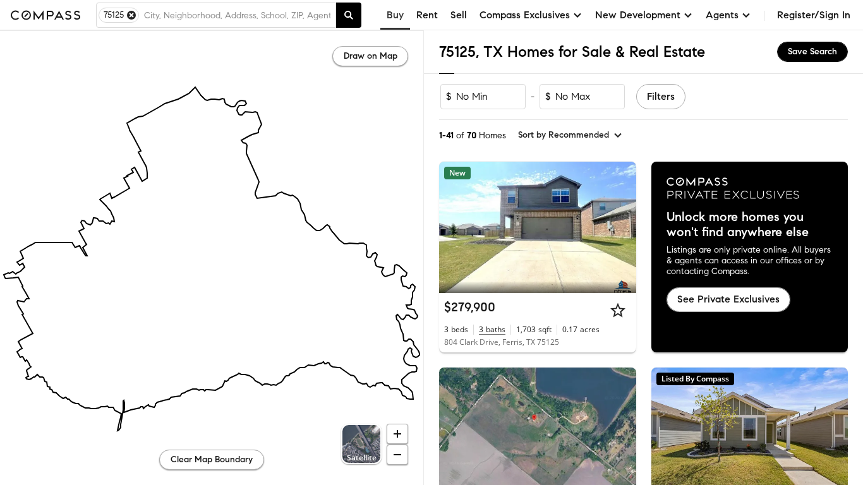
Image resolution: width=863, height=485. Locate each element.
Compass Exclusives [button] (525, 15)
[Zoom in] (397, 434)
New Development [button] (637, 15)
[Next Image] (621, 227)
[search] (348, 15)
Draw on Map (370, 56)
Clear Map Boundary (212, 459)
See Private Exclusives (728, 299)
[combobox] (237, 15)
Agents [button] (722, 15)
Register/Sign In (813, 15)
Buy (395, 15)
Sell (458, 15)
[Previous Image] (454, 227)
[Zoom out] (397, 455)
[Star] (618, 310)
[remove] (131, 15)
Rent (427, 15)
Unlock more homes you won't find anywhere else (738, 225)
